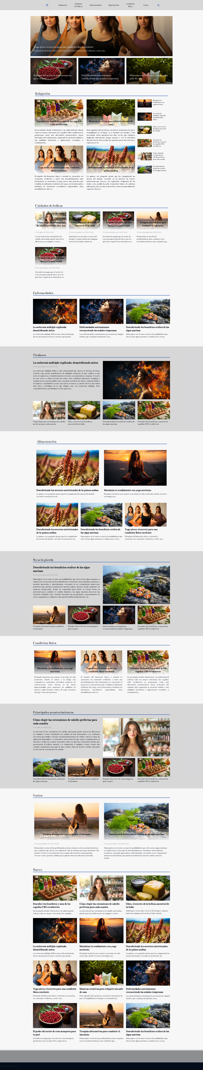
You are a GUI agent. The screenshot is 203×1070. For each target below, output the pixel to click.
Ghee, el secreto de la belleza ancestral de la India (159, 129)
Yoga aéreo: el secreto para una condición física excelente (63, 47)
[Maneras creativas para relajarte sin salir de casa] (111, 113)
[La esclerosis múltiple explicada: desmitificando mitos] (145, 117)
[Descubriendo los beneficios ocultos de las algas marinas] (145, 169)
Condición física (130, 5)
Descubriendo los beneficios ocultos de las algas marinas (159, 168)
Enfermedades (96, 5)
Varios (145, 5)
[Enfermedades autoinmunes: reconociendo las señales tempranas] (101, 311)
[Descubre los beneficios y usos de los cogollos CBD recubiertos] (59, 113)
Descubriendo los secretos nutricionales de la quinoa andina (67, 490)
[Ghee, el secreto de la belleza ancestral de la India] (145, 130)
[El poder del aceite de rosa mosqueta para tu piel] (118, 220)
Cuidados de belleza (78, 5)
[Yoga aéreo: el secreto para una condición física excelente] (101, 36)
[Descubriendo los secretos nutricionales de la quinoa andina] (111, 159)
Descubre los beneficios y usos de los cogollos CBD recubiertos (159, 143)
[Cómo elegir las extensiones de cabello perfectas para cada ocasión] (145, 156)
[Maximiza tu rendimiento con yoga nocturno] (145, 103)
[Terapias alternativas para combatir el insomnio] (152, 220)
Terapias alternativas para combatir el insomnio (67, 834)
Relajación (63, 5)
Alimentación (113, 5)
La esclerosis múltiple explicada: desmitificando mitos (159, 117)
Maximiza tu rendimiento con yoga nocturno (158, 102)
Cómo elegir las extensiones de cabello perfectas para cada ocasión (159, 156)
